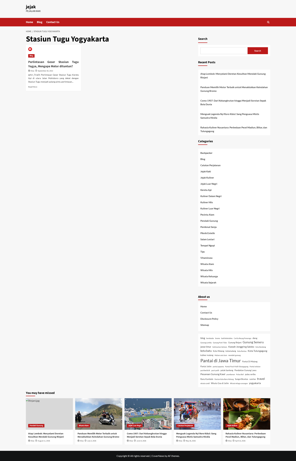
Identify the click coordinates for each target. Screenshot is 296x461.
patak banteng (226, 370)
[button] (268, 22)
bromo (217, 338)
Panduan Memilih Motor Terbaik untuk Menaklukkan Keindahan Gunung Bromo (234, 89)
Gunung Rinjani (234, 342)
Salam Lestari (207, 239)
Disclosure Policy (209, 318)
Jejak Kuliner (207, 177)
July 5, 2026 (91, 441)
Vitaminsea (206, 257)
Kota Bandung (260, 347)
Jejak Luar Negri (208, 183)
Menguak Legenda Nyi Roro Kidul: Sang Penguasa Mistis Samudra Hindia (229, 116)
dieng (255, 338)
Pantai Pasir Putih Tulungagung (236, 366)
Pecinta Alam (207, 214)
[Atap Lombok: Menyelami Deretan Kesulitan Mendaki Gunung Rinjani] (49, 414)
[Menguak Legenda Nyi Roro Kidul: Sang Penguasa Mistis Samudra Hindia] (197, 414)
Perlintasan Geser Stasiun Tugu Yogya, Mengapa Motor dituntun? (53, 64)
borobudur (210, 338)
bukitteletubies (227, 338)
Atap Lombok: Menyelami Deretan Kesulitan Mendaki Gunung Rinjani (233, 75)
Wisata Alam (207, 264)
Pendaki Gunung (209, 220)
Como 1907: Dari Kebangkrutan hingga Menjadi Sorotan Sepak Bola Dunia (233, 102)
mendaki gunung (234, 355)
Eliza (32, 71)
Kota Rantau (242, 351)
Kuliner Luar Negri (210, 208)
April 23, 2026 (240, 441)
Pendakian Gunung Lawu (245, 370)
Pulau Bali (240, 374)
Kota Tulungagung (257, 350)
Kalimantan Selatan (219, 347)
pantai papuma (218, 366)
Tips (202, 251)
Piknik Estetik (207, 233)
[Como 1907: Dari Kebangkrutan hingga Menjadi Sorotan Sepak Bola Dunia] (148, 414)
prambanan (230, 374)
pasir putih (215, 370)
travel (261, 378)
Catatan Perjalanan (210, 165)
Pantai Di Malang (249, 361)
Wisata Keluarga (209, 276)
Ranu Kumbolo (206, 379)
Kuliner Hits (206, 202)
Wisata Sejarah (208, 282)
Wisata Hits (206, 270)
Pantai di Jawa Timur (220, 360)
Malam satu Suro (221, 355)
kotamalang (231, 351)
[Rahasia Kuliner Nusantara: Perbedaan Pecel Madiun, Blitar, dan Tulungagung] (246, 414)
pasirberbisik (205, 370)
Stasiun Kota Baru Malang (224, 379)
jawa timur (205, 346)
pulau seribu (250, 374)
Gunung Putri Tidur (220, 343)
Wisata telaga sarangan (239, 383)
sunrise (252, 379)
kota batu (206, 350)
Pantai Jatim (206, 366)
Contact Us (52, 22)
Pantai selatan (255, 366)
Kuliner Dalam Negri (211, 196)
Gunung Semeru (253, 342)
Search (202, 39)
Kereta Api (206, 190)
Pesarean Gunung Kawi (212, 374)
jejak (31, 7)
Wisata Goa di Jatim (220, 383)
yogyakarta (255, 383)
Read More (32, 87)
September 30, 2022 (45, 71)
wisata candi (205, 383)
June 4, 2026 (141, 441)
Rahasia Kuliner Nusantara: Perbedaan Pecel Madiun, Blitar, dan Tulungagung (233, 129)
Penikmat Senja (208, 227)
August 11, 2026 (44, 441)
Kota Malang (218, 351)
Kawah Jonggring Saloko (241, 346)
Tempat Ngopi (207, 245)
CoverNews (158, 455)
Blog (39, 22)
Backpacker (206, 153)
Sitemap (204, 325)
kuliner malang (206, 355)
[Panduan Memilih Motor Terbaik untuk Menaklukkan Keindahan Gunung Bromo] (98, 414)
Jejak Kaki (205, 171)
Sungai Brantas (241, 379)
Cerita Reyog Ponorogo (242, 338)
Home (29, 22)
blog (202, 337)
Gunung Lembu (206, 343)
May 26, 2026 (191, 441)
